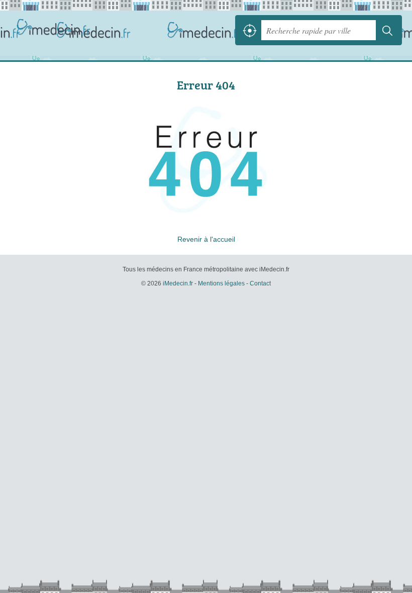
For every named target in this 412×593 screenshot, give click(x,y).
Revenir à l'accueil (206, 239)
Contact (260, 283)
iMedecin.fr (55, 30)
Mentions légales (221, 283)
